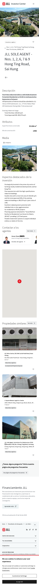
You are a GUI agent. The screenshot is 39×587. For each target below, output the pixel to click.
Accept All (19, 582)
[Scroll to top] (35, 525)
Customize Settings (19, 576)
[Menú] (33, 4)
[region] (19, 571)
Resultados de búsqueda (15, 524)
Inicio (3, 524)
